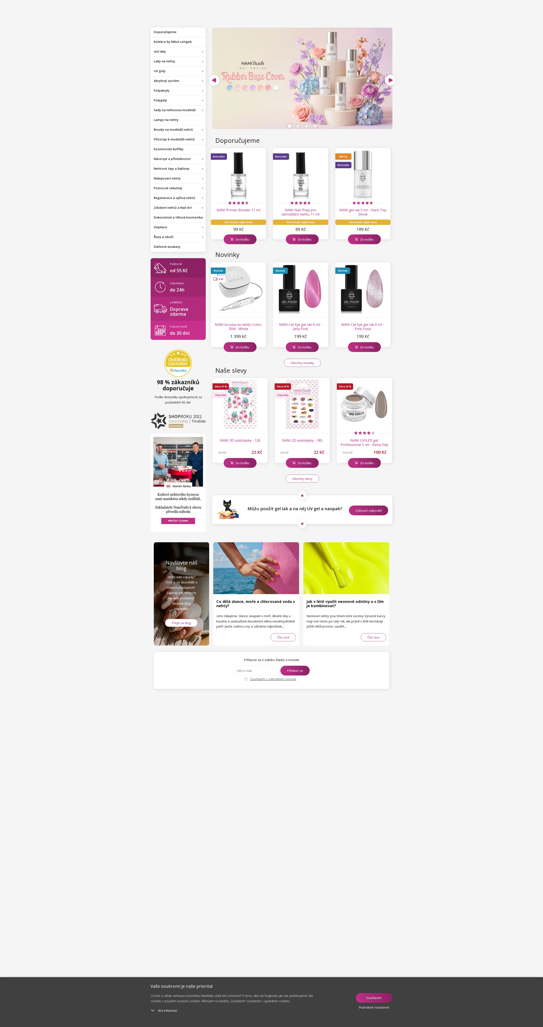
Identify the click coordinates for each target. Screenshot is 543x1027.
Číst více (283, 637)
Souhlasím (374, 998)
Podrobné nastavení (374, 1007)
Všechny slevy (302, 478)
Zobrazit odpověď (368, 510)
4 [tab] (315, 126)
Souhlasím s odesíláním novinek (273, 679)
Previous (214, 80)
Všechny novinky (302, 363)
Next (390, 80)
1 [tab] (289, 126)
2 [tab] (298, 126)
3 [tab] (306, 126)
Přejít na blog (181, 623)
